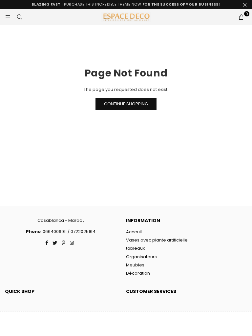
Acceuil (134, 232)
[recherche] (20, 17)
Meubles (135, 265)
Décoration (138, 273)
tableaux (135, 248)
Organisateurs (141, 257)
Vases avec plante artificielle (157, 240)
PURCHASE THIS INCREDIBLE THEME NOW (126, 4)
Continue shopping (126, 104)
